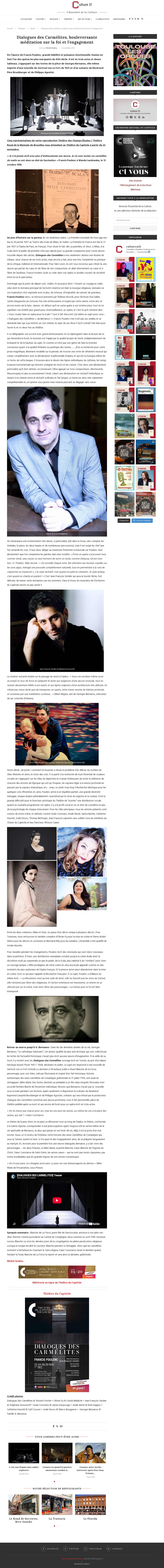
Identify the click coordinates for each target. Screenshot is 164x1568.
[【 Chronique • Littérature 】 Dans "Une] (125, 399)
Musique (54, 19)
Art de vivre (84, 19)
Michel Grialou (51, 48)
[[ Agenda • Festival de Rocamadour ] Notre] (146, 452)
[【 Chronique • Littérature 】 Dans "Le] (146, 478)
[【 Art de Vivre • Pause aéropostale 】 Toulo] (125, 452)
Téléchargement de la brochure (135, 185)
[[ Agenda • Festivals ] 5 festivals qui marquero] (146, 347)
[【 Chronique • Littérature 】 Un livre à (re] (146, 425)
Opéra (32, 28)
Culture (40, 19)
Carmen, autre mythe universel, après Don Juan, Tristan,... (90, 1470)
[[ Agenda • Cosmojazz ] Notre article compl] (125, 425)
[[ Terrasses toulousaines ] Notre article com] (125, 504)
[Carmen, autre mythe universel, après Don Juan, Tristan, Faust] (90, 1453)
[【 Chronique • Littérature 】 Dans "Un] (146, 373)
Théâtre (68, 19)
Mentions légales (67, 1558)
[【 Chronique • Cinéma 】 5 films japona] (146, 321)
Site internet (135, 181)
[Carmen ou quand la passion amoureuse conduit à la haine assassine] (57, 1453)
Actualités (26, 19)
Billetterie (135, 190)
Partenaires (119, 19)
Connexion (80, 1558)
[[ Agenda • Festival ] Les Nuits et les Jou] (125, 478)
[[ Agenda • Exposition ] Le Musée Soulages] (146, 399)
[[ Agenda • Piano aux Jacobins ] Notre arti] (146, 295)
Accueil (10, 28)
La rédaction (102, 19)
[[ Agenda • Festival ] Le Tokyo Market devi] (146, 269)
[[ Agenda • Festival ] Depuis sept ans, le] (125, 347)
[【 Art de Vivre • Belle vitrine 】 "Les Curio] (146, 504)
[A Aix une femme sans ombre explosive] (23, 1453)
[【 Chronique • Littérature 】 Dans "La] (125, 269)
